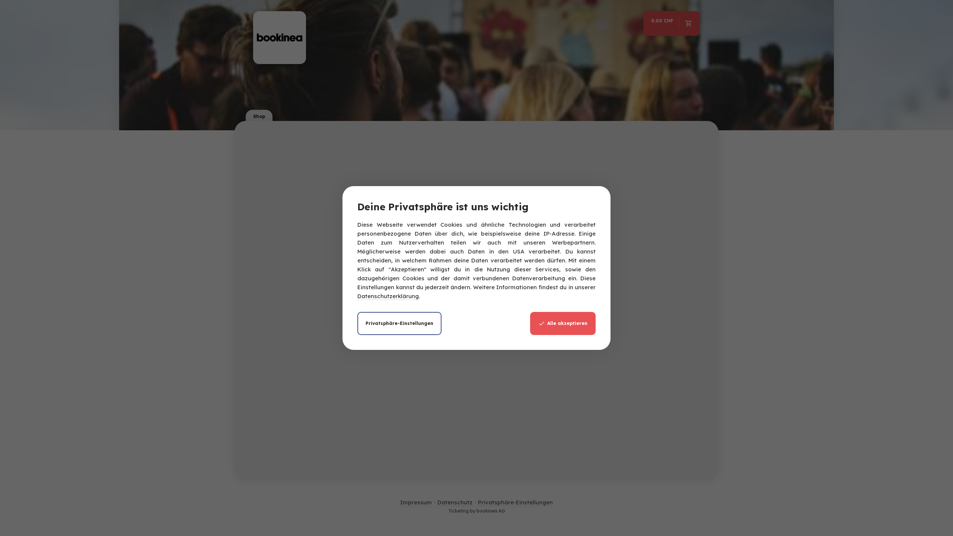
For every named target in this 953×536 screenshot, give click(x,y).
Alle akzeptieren (567, 323)
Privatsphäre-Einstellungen (399, 323)
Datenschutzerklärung (388, 296)
